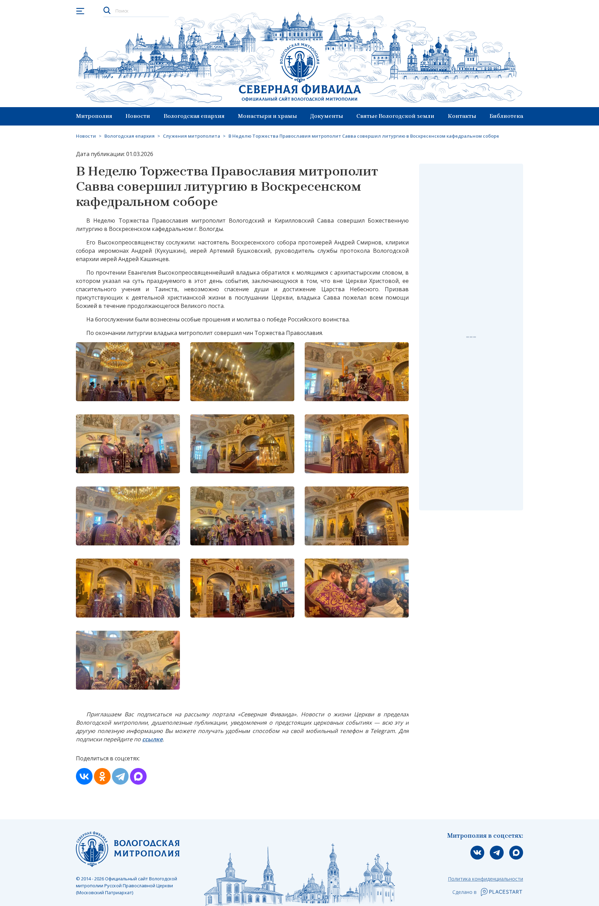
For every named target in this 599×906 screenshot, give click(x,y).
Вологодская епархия (194, 116)
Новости (137, 116)
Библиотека (506, 116)
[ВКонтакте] (84, 776)
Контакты (462, 116)
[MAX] (138, 776)
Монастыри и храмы (267, 116)
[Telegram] (120, 776)
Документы (326, 116)
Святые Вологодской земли (395, 116)
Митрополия (94, 116)
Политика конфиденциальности (485, 878)
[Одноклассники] (102, 776)
